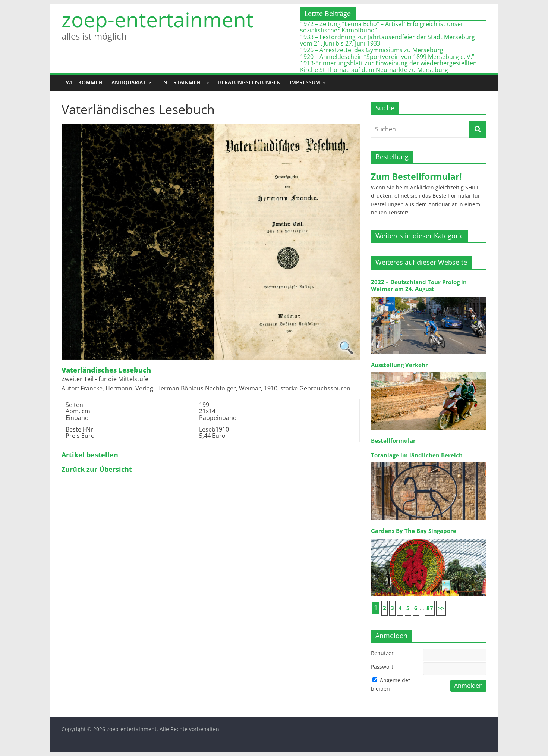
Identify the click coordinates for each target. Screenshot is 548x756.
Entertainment (182, 82)
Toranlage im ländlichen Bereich (417, 455)
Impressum (305, 82)
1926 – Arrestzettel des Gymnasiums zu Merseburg (371, 50)
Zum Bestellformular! (416, 176)
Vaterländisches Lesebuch (106, 370)
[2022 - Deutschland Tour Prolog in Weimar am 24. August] (428, 296)
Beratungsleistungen (249, 82)
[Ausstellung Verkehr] (428, 372)
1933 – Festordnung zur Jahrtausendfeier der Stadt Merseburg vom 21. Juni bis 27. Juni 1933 (387, 40)
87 (429, 608)
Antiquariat (128, 82)
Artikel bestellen (90, 455)
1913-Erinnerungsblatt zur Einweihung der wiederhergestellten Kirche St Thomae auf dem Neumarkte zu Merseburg (388, 66)
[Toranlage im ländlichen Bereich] (428, 462)
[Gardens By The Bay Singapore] (428, 538)
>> (441, 608)
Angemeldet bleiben (390, 684)
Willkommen (84, 82)
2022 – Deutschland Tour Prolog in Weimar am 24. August (419, 285)
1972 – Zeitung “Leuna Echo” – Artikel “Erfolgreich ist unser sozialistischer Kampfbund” (381, 27)
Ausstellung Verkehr (399, 365)
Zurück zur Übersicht (97, 469)
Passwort (382, 666)
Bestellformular (393, 441)
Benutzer (382, 652)
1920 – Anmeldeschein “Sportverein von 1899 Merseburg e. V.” (387, 57)
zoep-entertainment (157, 19)
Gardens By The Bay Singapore (413, 531)
